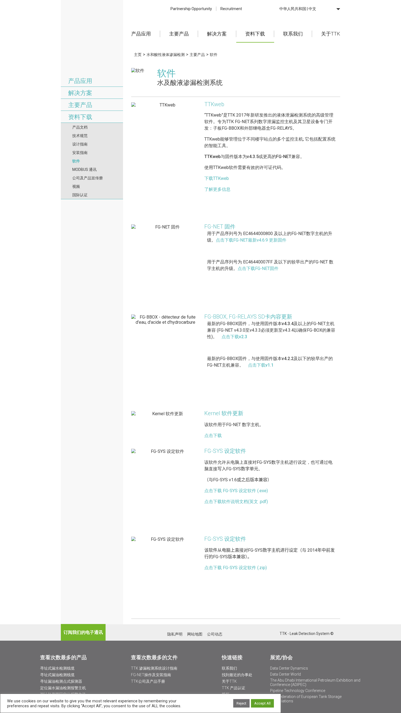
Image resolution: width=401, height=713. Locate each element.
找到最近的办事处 (237, 675)
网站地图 (194, 634)
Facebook (275, 634)
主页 (138, 54)
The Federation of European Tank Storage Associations (306, 698)
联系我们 (293, 34)
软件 (76, 161)
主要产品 (179, 34)
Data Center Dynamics (289, 668)
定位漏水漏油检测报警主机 (63, 688)
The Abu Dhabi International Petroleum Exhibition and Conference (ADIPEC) (315, 682)
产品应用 (141, 34)
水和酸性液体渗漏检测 (165, 54)
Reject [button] (241, 703)
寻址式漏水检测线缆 (57, 668)
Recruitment (231, 9)
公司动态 (214, 634)
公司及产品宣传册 (87, 178)
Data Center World (285, 674)
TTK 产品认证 (233, 688)
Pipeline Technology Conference (297, 690)
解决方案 (217, 34)
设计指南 (80, 144)
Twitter (261, 634)
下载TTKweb (216, 178)
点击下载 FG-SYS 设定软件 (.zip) (235, 567)
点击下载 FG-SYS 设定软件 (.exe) (236, 490)
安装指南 (80, 152)
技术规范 (80, 135)
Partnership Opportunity (191, 9)
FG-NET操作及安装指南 (151, 675)
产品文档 (80, 127)
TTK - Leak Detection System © (307, 633)
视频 (76, 186)
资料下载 (255, 34)
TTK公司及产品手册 (148, 681)
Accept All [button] (262, 703)
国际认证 (80, 195)
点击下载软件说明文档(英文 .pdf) (236, 501)
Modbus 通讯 (84, 169)
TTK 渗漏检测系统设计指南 (154, 668)
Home (92, 20)
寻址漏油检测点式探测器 (61, 681)
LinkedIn (268, 634)
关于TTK (330, 34)
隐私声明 (174, 634)
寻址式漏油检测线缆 (57, 675)
